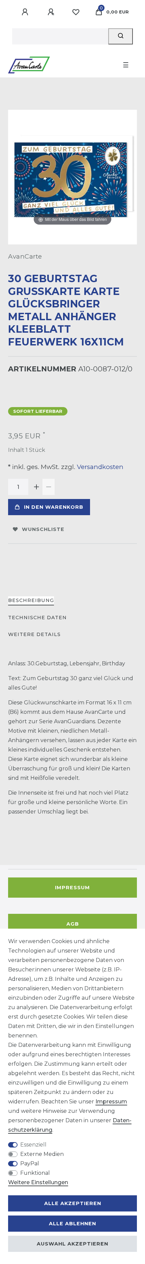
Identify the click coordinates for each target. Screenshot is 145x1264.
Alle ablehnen (72, 1224)
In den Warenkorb (53, 507)
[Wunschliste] (75, 12)
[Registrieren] (51, 12)
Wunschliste (43, 529)
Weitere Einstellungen (38, 1182)
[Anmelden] (25, 12)
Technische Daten (37, 617)
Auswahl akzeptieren (72, 1244)
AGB (72, 924)
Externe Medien (42, 1154)
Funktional (35, 1173)
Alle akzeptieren (72, 1203)
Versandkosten (99, 467)
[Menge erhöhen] (36, 487)
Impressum (72, 888)
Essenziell (33, 1144)
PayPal (29, 1163)
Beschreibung (31, 600)
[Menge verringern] (48, 487)
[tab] (31, 600)
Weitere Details (34, 634)
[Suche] (120, 36)
